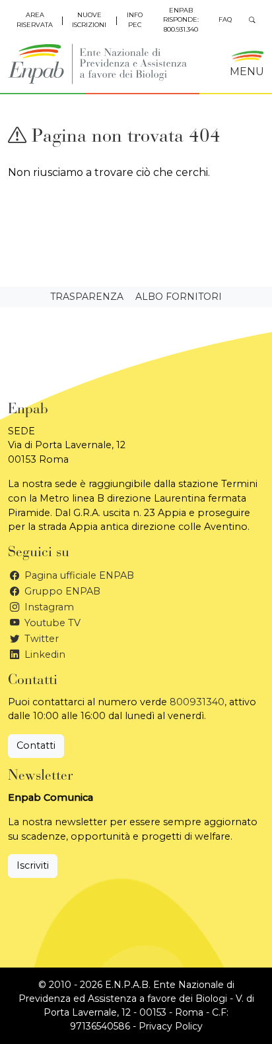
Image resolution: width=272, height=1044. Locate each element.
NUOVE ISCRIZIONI (89, 19)
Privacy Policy (171, 1026)
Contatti (36, 745)
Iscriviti (33, 865)
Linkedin (43, 654)
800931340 (197, 702)
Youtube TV (51, 623)
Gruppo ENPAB (61, 591)
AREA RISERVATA (35, 19)
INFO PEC (135, 19)
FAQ (225, 19)
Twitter (40, 639)
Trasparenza (86, 297)
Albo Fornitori (178, 297)
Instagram (48, 607)
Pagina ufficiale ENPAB (78, 575)
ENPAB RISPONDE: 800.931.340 (181, 20)
